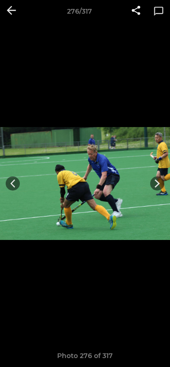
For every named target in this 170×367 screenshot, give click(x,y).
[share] (136, 11)
